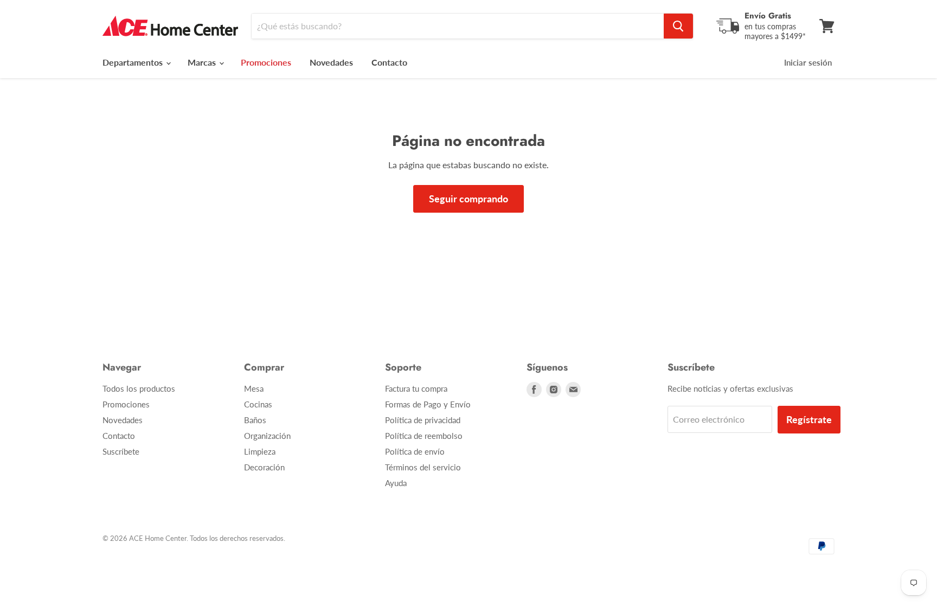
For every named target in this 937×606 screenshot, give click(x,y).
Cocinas (258, 404)
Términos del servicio (423, 467)
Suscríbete (120, 451)
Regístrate (809, 419)
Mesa (254, 388)
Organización (267, 436)
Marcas (203, 62)
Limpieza (259, 451)
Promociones (126, 404)
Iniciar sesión (808, 62)
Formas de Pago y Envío (428, 404)
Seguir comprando (468, 199)
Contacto (389, 62)
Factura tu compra (416, 388)
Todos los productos (138, 388)
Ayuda (396, 483)
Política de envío (415, 451)
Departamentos (133, 62)
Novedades (331, 62)
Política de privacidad (422, 420)
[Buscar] (678, 26)
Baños (255, 420)
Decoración (264, 467)
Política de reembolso (424, 436)
